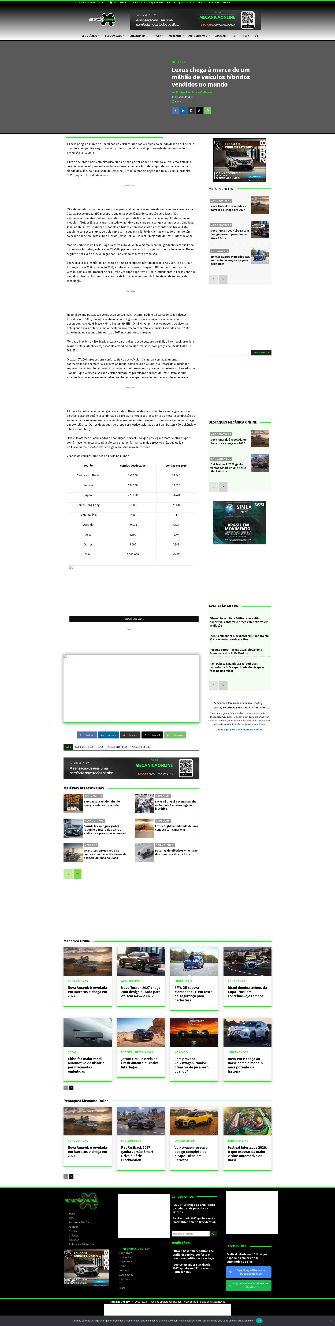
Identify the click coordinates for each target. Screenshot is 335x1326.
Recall (73, 1052)
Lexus (100, 747)
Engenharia (219, 251)
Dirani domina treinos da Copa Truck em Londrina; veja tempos (247, 992)
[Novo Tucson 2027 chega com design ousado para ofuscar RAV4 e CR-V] (260, 229)
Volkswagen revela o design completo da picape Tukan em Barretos (191, 1153)
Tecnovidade (94, 820)
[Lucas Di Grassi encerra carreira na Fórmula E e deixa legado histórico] (144, 803)
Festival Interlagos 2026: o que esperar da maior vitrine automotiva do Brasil (247, 1153)
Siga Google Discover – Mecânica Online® (251, 1272)
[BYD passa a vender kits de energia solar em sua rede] (73, 803)
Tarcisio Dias (238, 1141)
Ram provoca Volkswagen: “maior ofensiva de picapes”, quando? (191, 1065)
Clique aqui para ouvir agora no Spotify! (239, 729)
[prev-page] (68, 874)
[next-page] (77, 874)
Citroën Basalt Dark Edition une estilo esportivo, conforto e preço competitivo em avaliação (239, 622)
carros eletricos (84, 747)
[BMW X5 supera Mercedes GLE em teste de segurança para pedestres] (260, 256)
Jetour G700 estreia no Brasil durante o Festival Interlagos (140, 1063)
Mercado (179, 62)
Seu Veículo (93, 796)
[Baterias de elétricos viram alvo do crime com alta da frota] (144, 852)
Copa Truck (236, 981)
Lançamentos (221, 458)
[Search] (213, 1233)
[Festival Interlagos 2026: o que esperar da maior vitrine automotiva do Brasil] (248, 1121)
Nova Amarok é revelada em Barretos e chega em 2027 (87, 992)
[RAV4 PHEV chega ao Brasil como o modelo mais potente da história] (248, 1032)
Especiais (163, 796)
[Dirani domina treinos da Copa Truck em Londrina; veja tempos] (248, 961)
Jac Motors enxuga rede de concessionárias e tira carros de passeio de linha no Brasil (105, 854)
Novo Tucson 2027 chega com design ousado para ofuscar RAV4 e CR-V (229, 234)
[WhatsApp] (207, 110)
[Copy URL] (199, 110)
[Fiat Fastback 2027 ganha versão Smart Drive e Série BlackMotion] (260, 463)
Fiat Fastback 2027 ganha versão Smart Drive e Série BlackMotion (228, 468)
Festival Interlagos (137, 1052)
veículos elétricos (117, 747)
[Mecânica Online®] (102, 20)
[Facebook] (175, 110)
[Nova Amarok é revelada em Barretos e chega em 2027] (260, 205)
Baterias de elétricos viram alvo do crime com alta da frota (176, 852)
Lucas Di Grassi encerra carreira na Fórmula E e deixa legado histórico (175, 805)
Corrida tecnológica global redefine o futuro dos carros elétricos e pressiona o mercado (105, 829)
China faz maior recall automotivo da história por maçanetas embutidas (86, 1065)
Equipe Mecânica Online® (194, 92)
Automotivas (221, 200)
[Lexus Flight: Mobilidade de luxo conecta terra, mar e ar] (144, 828)
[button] (256, 36)
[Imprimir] (191, 110)
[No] (330, 1321)
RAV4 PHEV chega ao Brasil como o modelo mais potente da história (245, 1065)
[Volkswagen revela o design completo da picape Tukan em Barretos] (194, 1121)
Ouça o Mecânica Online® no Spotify (248, 1285)
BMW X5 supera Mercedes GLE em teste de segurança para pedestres (230, 260)
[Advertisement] (130, 195)
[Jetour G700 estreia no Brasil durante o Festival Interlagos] (141, 1032)
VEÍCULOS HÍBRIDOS (141, 747)
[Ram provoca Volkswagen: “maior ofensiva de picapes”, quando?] (194, 1032)
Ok (259, 1320)
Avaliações (181, 1243)
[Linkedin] (183, 110)
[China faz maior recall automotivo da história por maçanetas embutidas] (88, 1032)
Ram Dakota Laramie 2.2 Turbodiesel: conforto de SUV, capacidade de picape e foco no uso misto (237, 667)
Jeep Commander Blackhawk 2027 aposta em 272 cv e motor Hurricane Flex (239, 637)
